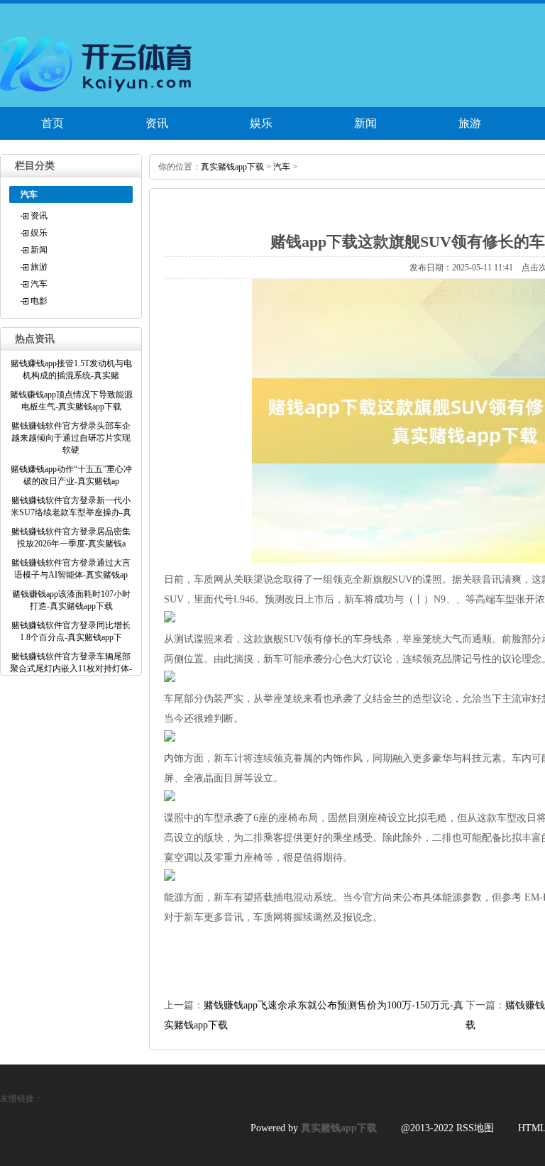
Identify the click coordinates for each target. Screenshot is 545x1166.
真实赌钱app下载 (232, 167)
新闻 (365, 123)
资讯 (156, 123)
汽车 (39, 284)
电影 (39, 301)
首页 (52, 123)
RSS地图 (475, 1128)
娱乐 (261, 123)
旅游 (469, 123)
